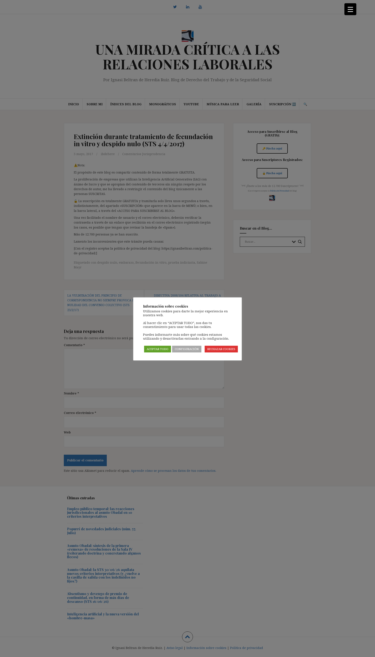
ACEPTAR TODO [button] (157, 349)
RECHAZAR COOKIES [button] (221, 349)
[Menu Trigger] (350, 9)
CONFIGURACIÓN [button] (187, 349)
